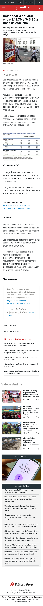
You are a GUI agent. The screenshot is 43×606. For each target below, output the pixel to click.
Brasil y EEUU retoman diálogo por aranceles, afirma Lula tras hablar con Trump (31, 410)
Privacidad (38, 597)
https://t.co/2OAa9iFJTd (17, 300)
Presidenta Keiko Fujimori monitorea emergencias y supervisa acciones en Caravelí (30, 426)
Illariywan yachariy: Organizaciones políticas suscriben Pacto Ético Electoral (31, 393)
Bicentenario (9, 2)
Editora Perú (6, 597)
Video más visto (21, 456)
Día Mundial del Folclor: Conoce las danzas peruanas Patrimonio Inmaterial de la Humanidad (20, 499)
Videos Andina (11, 384)
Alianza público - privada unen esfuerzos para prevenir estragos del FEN (31, 442)
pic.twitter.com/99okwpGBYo (18, 303)
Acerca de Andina (18, 597)
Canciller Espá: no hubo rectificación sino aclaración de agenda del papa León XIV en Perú (20, 508)
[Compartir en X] (39, 399)
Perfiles (19, 2)
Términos (29, 597)
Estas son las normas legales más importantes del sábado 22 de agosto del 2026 (20, 517)
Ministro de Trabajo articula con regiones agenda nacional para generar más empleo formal (21, 561)
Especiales (29, 2)
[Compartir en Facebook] (36, 399)
